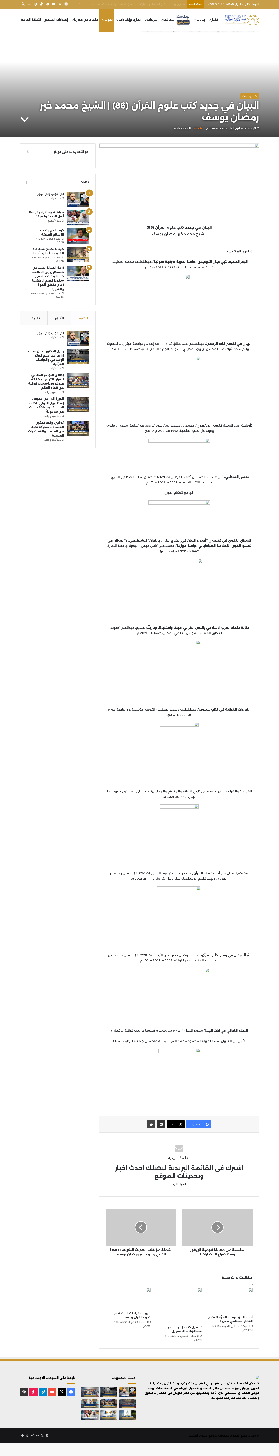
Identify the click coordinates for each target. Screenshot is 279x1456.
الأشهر (59, 318)
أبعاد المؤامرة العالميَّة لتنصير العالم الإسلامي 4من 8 (230, 1319)
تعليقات (34, 318)
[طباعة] (151, 1124)
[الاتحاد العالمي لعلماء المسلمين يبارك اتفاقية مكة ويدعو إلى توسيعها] (127, 1415)
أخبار (214, 20)
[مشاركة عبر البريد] (161, 1124)
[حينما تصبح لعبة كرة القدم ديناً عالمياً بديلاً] (78, 254)
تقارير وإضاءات (130, 20)
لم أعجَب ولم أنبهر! (50, 194)
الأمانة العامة (31, 20)
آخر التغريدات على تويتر (71, 152)
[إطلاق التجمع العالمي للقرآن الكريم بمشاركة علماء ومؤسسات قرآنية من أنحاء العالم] (78, 380)
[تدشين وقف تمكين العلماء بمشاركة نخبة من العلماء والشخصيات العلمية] (78, 428)
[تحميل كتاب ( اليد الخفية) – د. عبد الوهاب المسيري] (179, 1305)
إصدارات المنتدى (55, 20)
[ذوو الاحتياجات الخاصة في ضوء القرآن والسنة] (128, 1298)
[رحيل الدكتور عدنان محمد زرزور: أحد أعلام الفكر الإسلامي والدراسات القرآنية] (78, 356)
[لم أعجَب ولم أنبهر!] (78, 199)
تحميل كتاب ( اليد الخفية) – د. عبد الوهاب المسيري (180, 1329)
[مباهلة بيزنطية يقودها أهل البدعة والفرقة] (78, 217)
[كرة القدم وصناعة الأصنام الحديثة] (78, 236)
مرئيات (152, 20)
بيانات (200, 20)
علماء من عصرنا (86, 20)
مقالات (168, 20)
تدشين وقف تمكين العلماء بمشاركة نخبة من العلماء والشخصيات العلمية (138, 4)
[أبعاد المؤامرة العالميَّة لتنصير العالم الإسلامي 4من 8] (230, 1300)
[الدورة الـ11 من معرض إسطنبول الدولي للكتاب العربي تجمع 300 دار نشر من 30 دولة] (78, 404)
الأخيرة (83, 318)
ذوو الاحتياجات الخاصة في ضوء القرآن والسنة (131, 1315)
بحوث (109, 20)
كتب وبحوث (249, 96)
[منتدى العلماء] (242, 19)
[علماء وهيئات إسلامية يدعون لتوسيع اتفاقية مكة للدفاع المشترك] (90, 1403)
